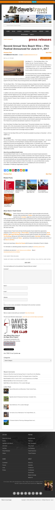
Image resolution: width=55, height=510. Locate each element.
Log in (52, 500)
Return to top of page (6, 500)
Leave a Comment (45, 58)
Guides (30, 215)
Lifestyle (40, 259)
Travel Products (32, 453)
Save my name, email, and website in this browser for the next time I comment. (22, 305)
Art (9, 259)
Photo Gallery (25, 232)
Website (6, 297)
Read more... (40, 483)
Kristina (5, 376)
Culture (28, 259)
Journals (23, 217)
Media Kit (30, 477)
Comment (6, 269)
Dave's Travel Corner (27, 10)
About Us (30, 462)
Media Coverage (32, 475)
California (17, 259)
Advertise (30, 465)
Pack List (30, 441)
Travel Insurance (32, 451)
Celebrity (22, 259)
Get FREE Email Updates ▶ (12, 353)
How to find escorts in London (20, 380)
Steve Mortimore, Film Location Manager (20, 383)
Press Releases (14, 256)
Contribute (4, 462)
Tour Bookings (7, 236)
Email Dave (31, 472)
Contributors (31, 470)
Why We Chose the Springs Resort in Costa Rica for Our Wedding (24, 374)
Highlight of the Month (7, 443)
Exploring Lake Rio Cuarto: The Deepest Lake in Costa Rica (23, 376)
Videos (20, 238)
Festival (33, 259)
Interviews (37, 236)
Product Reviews (15, 234)
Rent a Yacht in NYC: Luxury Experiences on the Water (25, 378)
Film (37, 259)
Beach (12, 259)
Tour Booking (31, 448)
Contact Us (30, 467)
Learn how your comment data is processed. (32, 317)
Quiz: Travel (31, 446)
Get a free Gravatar (29, 313)
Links (3, 467)
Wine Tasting (47, 259)
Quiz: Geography (32, 443)
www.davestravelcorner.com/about (12, 252)
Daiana (5, 374)
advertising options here (38, 246)
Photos (4, 470)
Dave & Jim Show (9, 239)
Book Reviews (31, 438)
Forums (48, 234)
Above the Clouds (20, 243)
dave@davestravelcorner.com (30, 54)
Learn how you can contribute (24, 250)
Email (5, 291)
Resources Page (16, 232)
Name (5, 285)
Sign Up (34, 1)
